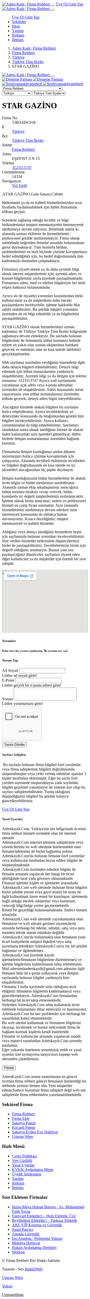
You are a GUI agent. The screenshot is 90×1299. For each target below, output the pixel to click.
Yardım (18, 31)
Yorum (7, 699)
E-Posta (8, 680)
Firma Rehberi (23, 53)
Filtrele (9, 1068)
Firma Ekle (21, 1118)
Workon (18, 1252)
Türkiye (18, 57)
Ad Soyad (10, 670)
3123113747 (22, 167)
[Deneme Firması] (32, 79)
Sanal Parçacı (22, 1229)
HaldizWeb (33, 1269)
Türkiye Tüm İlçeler (28, 62)
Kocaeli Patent (23, 1127)
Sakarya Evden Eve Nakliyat (35, 1132)
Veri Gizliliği (22, 1160)
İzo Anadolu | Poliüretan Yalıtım (37, 1238)
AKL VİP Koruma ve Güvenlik (37, 1225)
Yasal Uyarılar (23, 1165)
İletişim (18, 40)
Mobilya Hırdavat (26, 1243)
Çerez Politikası (24, 1156)
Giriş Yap (75, 4)
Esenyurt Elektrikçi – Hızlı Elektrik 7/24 (44, 1216)
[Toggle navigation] (53, 5)
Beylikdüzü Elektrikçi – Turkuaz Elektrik (44, 1220)
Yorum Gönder (14, 744)
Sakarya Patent (24, 1123)
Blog (16, 26)
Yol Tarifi (19, 185)
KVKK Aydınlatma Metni (32, 1169)
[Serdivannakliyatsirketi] (42, 84)
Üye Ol (62, 4)
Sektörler (19, 22)
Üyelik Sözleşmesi (26, 1174)
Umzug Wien (22, 1136)
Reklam (18, 35)
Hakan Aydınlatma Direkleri (34, 1247)
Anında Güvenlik (26, 1234)
